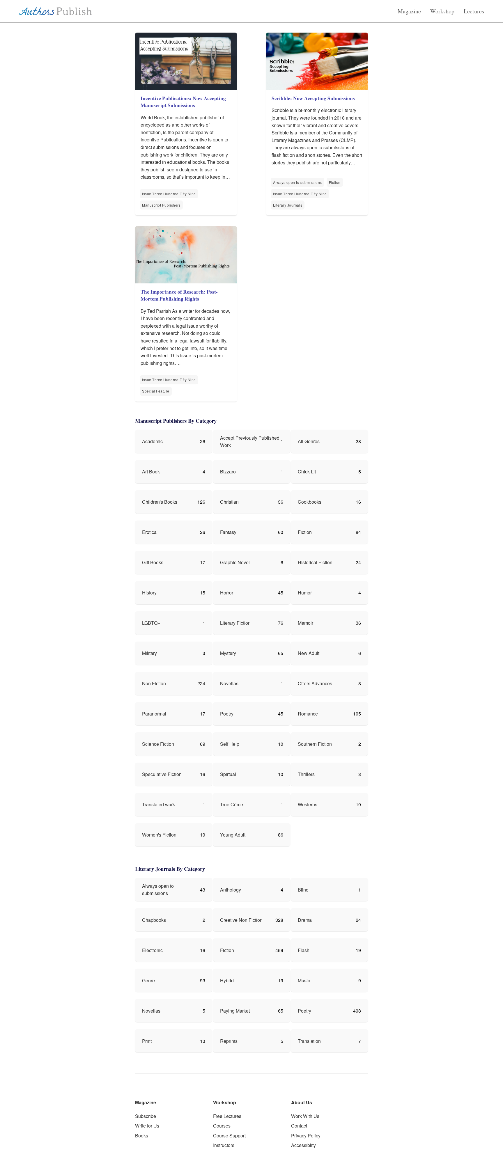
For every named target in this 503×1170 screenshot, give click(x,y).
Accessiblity (303, 1145)
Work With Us (305, 1116)
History (149, 592)
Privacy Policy (305, 1135)
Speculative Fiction (162, 774)
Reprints (229, 1041)
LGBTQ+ (151, 622)
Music (304, 980)
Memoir (305, 622)
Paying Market (235, 1010)
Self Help (229, 744)
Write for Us (147, 1125)
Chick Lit (307, 471)
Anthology (230, 889)
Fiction (335, 182)
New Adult (308, 653)
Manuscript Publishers (161, 205)
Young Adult (232, 834)
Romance (308, 713)
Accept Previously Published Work (249, 441)
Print (147, 1041)
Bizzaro (228, 471)
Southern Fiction (315, 744)
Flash (303, 950)
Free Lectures (227, 1116)
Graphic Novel (235, 562)
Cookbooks (309, 501)
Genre (148, 980)
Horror (226, 592)
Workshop (442, 11)
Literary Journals (287, 205)
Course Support (229, 1135)
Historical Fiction (315, 562)
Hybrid (227, 980)
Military (149, 653)
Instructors (223, 1145)
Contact (299, 1125)
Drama (305, 920)
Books (141, 1135)
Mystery (228, 653)
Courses (222, 1125)
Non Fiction (154, 683)
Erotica (149, 532)
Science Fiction (158, 744)
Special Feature (155, 390)
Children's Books (159, 501)
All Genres (309, 441)
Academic (152, 441)
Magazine (409, 11)
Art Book (151, 471)
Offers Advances (315, 683)
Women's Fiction (159, 834)
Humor (305, 592)
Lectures (474, 11)
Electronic (152, 950)
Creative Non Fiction (241, 920)
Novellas (229, 683)
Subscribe (145, 1116)
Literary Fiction (235, 622)
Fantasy (228, 532)
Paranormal (154, 713)
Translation (309, 1041)
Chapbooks (154, 920)
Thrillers (306, 774)
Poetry (226, 713)
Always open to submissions (297, 182)
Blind (303, 889)
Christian (229, 501)
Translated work (158, 804)
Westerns (307, 804)
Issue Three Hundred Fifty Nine (169, 193)
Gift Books (152, 562)
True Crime (231, 804)
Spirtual (228, 774)
